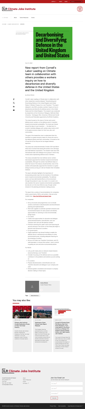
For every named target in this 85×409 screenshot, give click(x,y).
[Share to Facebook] (14, 99)
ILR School (16, 406)
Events (32, 17)
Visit (60, 1)
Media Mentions (34, 295)
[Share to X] (14, 103)
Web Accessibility (62, 406)
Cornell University (10, 406)
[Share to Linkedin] (14, 106)
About (15, 17)
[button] (45, 290)
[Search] (82, 2)
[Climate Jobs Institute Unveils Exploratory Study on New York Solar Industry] (22, 329)
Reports (22, 24)
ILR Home (4, 24)
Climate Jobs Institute (13, 24)
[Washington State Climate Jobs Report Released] (42, 329)
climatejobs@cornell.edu (7, 384)
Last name (53, 388)
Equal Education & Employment (75, 406)
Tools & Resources (24, 17)
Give (66, 1)
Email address (54, 393)
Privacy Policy (53, 406)
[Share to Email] (14, 110)
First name (53, 383)
